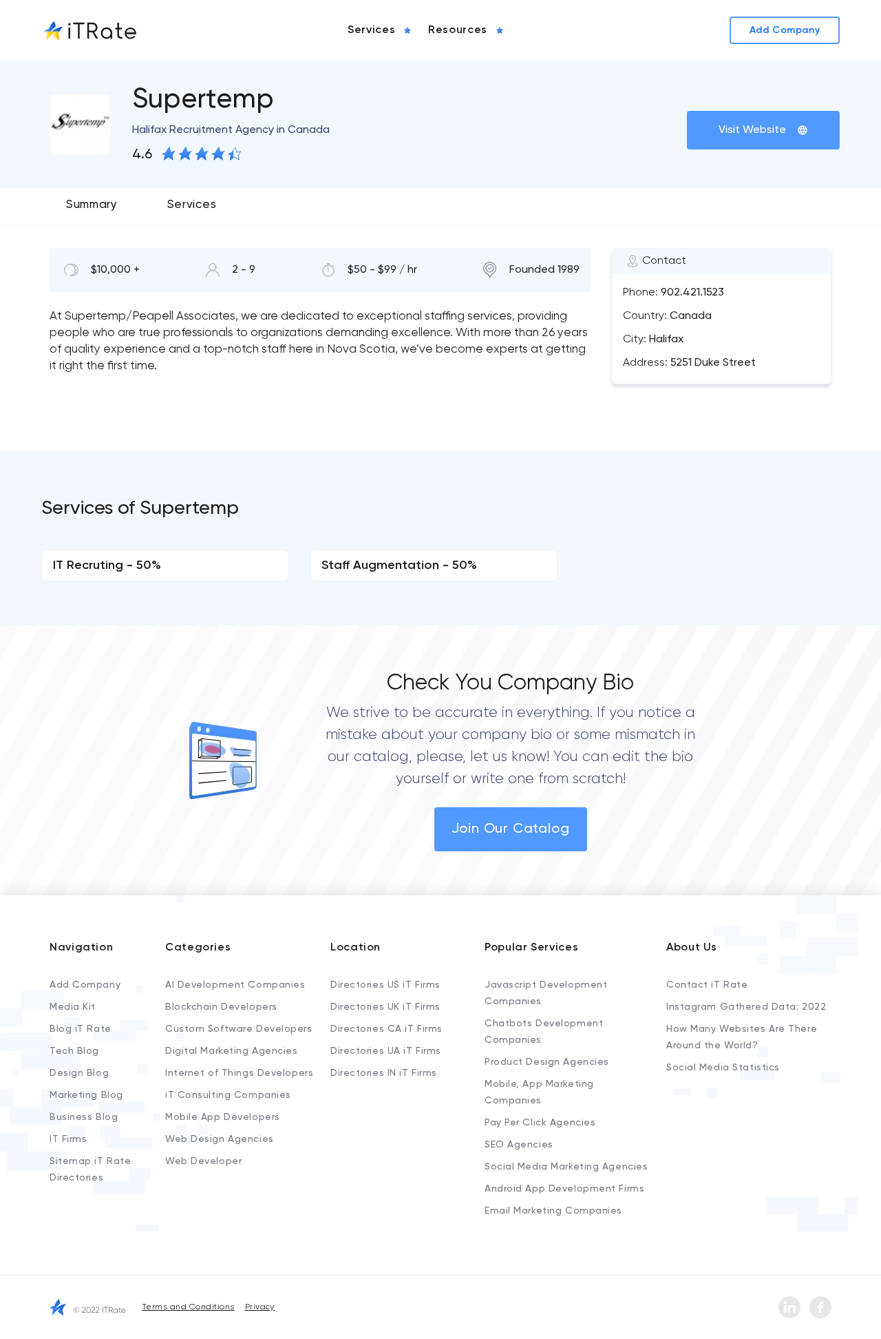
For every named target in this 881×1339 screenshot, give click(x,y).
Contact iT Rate (706, 985)
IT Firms (68, 1139)
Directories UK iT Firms (385, 1007)
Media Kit (73, 1007)
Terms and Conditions (188, 1307)
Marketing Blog (86, 1095)
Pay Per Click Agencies (540, 1123)
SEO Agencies (519, 1145)
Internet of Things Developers (239, 1073)
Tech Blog (74, 1051)
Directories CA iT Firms (386, 1029)
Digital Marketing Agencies (231, 1051)
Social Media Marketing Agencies (566, 1167)
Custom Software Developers (238, 1029)
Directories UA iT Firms (385, 1051)
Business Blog (84, 1117)
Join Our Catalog (511, 829)
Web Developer (203, 1161)
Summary (92, 205)
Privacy (260, 1307)
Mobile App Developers (222, 1117)
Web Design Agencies (219, 1139)
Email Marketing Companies (553, 1211)
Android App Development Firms (564, 1189)
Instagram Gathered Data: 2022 (746, 1007)
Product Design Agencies (547, 1062)
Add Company (85, 985)
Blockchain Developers (221, 1007)
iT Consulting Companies (228, 1095)
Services (191, 205)
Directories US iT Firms (385, 985)
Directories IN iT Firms (383, 1073)
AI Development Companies (235, 985)
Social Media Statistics (723, 1067)
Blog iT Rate (81, 1029)
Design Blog (79, 1073)
